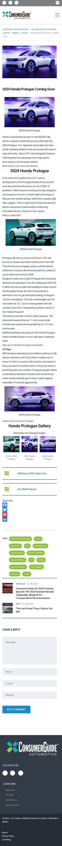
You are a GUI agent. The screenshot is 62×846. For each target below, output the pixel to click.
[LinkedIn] (29, 519)
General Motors (17, 560)
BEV (27, 546)
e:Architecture (16, 553)
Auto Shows (11, 800)
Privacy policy (8, 836)
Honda (41, 560)
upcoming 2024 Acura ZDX (33, 258)
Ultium (27, 574)
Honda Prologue (17, 567)
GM (31, 560)
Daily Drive (10, 790)
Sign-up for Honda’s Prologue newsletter (22, 345)
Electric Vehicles (35, 553)
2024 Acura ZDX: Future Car (31, 473)
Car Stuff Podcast (26, 489)
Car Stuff (10, 795)
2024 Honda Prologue (20, 539)
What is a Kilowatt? (11, 215)
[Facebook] (29, 504)
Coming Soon (40, 546)
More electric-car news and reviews (20, 166)
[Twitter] (29, 509)
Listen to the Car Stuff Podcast (17, 421)
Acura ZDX (15, 546)
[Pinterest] (29, 514)
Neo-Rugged (36, 567)
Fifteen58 (52, 818)
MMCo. (5, 822)
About (5, 832)
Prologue (14, 574)
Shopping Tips (12, 805)
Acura (38, 539)
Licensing (6, 839)
